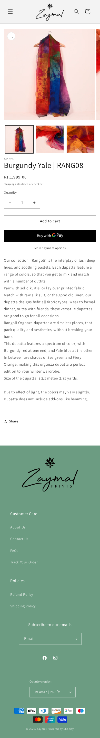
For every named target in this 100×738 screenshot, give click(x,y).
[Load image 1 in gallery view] (19, 139)
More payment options (50, 248)
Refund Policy (21, 594)
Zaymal (42, 729)
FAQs (14, 550)
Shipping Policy (23, 606)
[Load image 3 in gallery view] (80, 139)
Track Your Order (24, 562)
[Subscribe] (75, 639)
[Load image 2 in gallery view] (50, 139)
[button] (10, 11)
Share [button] (13, 421)
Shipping (9, 184)
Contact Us (19, 538)
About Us (18, 527)
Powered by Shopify (60, 729)
